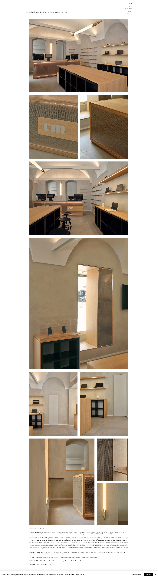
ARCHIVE (129, 6)
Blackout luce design (58, 561)
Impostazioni (136, 574)
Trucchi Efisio (48, 561)
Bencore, (68, 561)
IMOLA (70, 552)
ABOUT (130, 11)
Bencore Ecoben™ (96, 552)
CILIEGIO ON (128, 8)
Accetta (148, 574)
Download (51, 564)
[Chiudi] (155, 574)
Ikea (73, 557)
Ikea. (95, 557)
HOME (130, 4)
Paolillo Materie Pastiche (78, 561)
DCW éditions (54, 557)
